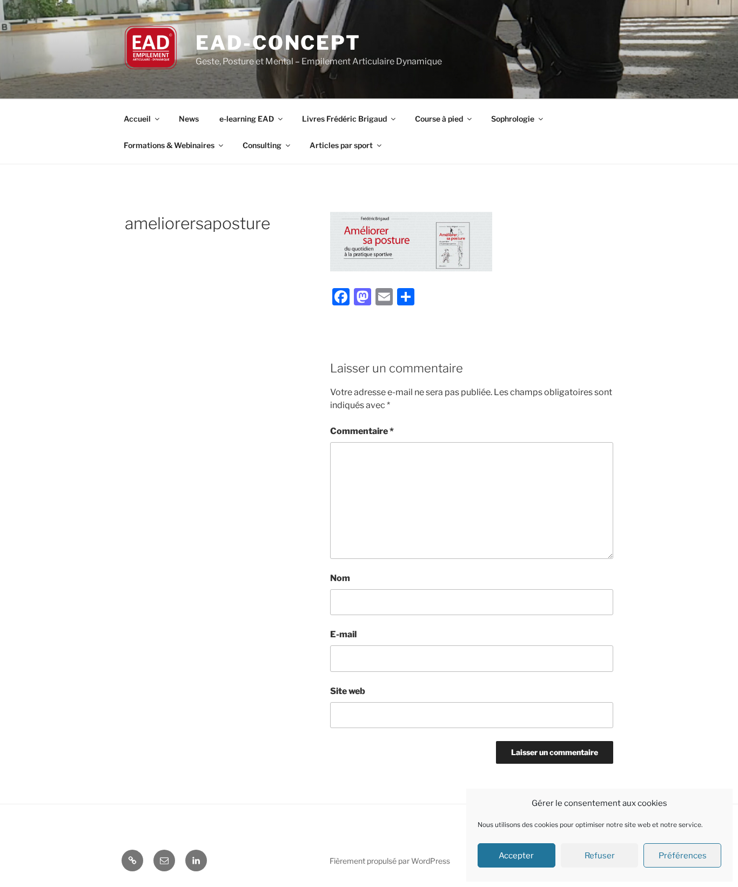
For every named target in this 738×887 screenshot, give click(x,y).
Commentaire (362, 431)
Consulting (262, 145)
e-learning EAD (246, 118)
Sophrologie (512, 118)
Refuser (600, 856)
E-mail (343, 634)
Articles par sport (341, 145)
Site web (347, 691)
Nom (340, 578)
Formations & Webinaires (169, 145)
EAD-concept (278, 43)
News (189, 118)
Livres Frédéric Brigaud (344, 118)
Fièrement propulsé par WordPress (390, 860)
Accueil (137, 118)
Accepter (516, 856)
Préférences (683, 856)
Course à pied (439, 118)
